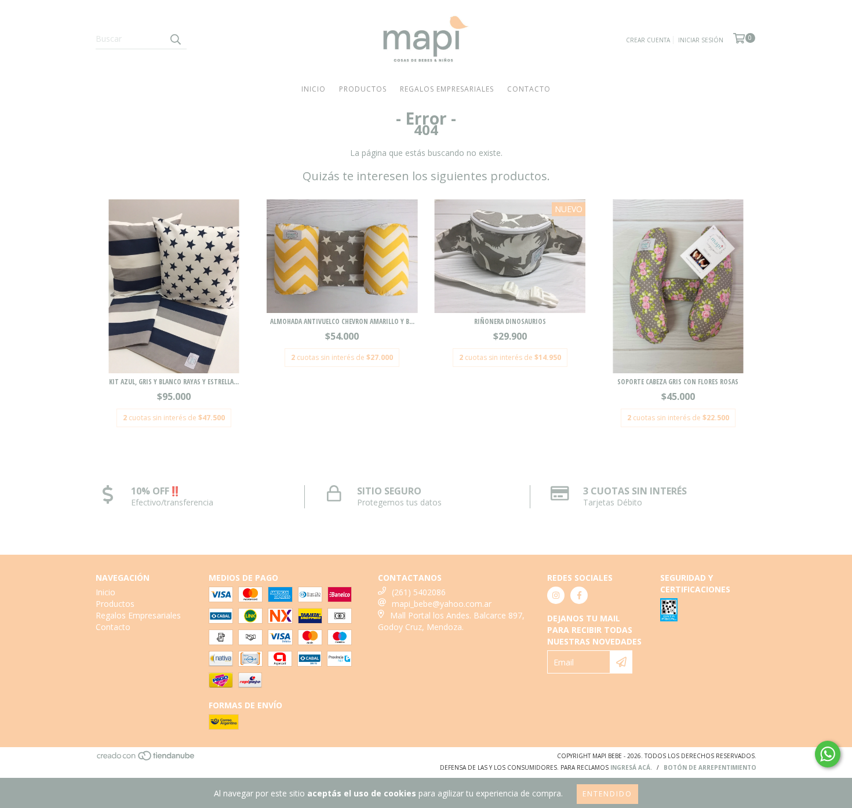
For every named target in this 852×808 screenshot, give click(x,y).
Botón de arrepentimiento (710, 767)
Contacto (529, 89)
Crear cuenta (648, 40)
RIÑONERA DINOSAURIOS (510, 321)
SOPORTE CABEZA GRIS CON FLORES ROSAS (677, 382)
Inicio (313, 89)
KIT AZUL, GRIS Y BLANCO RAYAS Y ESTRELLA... (174, 382)
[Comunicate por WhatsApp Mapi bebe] (827, 754)
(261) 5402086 (419, 592)
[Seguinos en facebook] (579, 595)
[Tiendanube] (146, 759)
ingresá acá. (631, 767)
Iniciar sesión (700, 40)
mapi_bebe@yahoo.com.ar (441, 603)
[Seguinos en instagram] (556, 595)
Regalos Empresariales (447, 89)
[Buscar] (175, 38)
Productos (363, 89)
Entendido (607, 794)
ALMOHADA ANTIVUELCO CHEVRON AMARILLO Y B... (342, 321)
